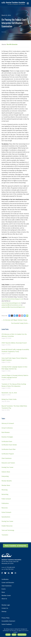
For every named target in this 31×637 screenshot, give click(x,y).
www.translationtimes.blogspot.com (12, 299)
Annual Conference (7, 428)
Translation (5, 535)
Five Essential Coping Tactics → (20, 323)
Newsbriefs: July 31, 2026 (9, 393)
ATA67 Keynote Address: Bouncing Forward (14, 343)
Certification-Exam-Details (9, 445)
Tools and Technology (8, 530)
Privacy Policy (5, 618)
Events (4, 589)
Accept (8, 634)
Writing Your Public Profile (9, 399)
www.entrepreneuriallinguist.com (11, 303)
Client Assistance (6, 458)
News (3, 592)
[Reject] (29, 632)
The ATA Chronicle (11, 44)
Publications (5, 503)
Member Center (6, 595)
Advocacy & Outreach (8, 423)
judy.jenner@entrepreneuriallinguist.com (13, 307)
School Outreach (6, 512)
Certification (5, 579)
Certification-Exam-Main (8, 449)
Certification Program (8, 454)
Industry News (6, 472)
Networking (5, 494)
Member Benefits (7, 481)
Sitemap (4, 611)
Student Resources (7, 526)
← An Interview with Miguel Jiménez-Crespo (14, 320)
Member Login (6, 605)
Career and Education (8, 582)
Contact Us (5, 608)
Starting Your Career (7, 521)
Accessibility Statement (8, 621)
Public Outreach (6, 499)
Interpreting (5, 476)
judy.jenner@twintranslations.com (11, 305)
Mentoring (4, 490)
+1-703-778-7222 (8, 569)
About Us (4, 598)
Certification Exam (7, 441)
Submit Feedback (7, 624)
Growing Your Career (7, 467)
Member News (6, 485)
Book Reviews (6, 432)
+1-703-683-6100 (10, 567)
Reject (14, 634)
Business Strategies (7, 437)
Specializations (6, 517)
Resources (4, 31)
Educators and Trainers (8, 463)
